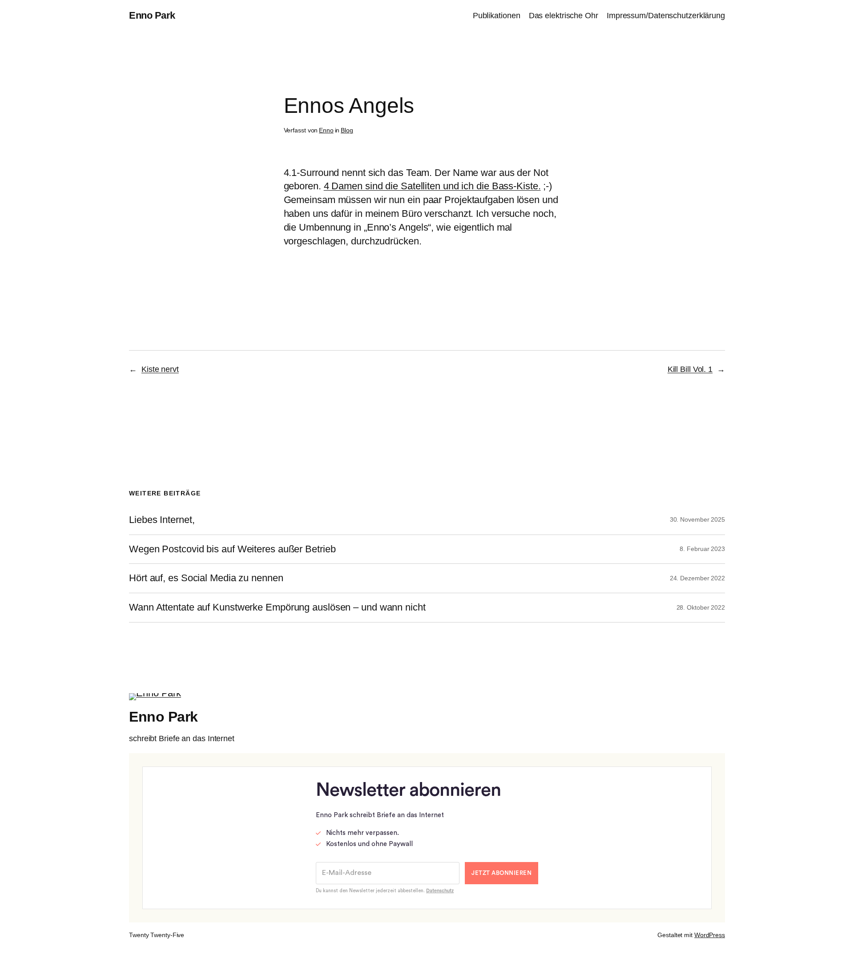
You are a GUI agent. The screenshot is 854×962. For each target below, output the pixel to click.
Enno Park (152, 15)
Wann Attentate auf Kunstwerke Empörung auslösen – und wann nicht (277, 607)
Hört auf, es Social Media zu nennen (206, 578)
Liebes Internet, (161, 520)
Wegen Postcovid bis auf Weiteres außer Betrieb (232, 549)
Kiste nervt (160, 369)
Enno (326, 130)
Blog (347, 130)
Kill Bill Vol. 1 (690, 369)
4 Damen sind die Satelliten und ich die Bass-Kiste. (432, 186)
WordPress (709, 934)
